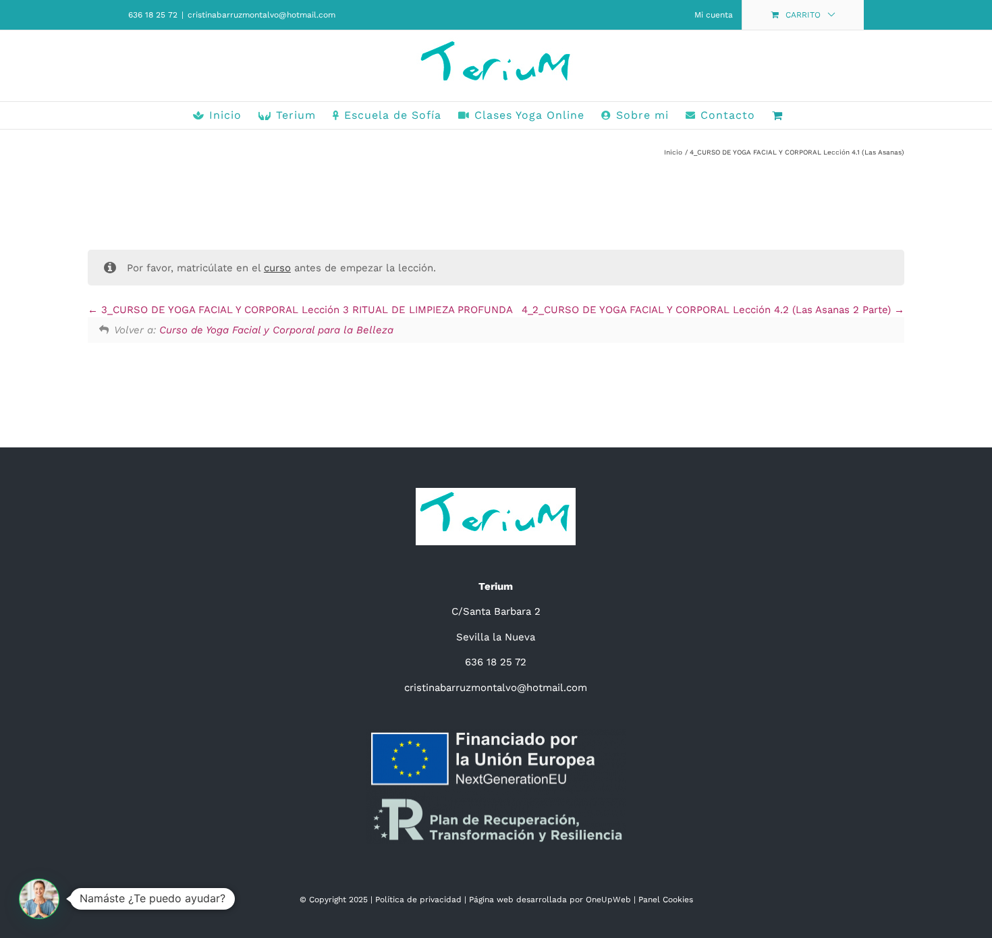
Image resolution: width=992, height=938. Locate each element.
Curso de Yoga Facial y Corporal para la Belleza (276, 330)
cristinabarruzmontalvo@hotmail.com (261, 15)
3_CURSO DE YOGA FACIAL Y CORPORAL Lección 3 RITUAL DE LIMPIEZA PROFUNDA (305, 310)
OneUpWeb (608, 899)
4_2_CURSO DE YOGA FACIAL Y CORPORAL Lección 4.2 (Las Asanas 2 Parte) (708, 310)
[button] (39, 899)
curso (277, 268)
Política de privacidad (418, 899)
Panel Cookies (665, 899)
